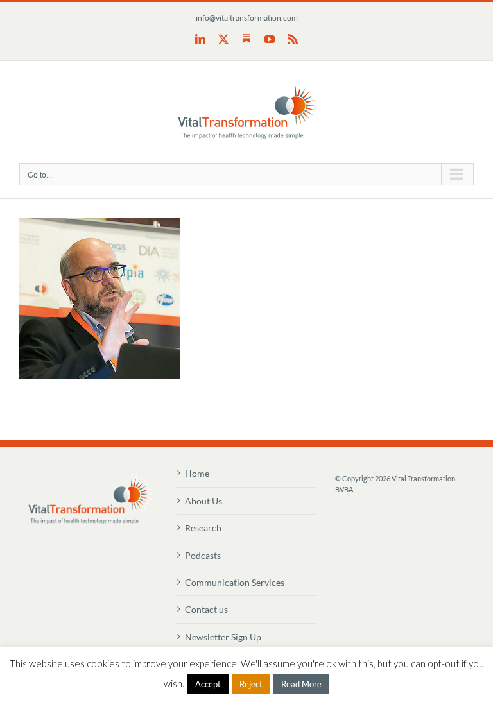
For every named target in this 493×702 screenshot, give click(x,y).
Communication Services (234, 582)
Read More (301, 684)
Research (203, 527)
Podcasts (203, 555)
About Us (203, 500)
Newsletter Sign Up (223, 636)
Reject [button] (251, 684)
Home (197, 473)
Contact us (206, 609)
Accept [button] (208, 684)
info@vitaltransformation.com (247, 17)
